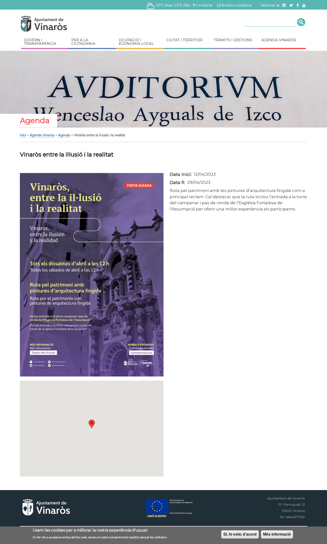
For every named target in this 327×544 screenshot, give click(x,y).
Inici (23, 134)
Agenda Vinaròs (278, 40)
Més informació (277, 534)
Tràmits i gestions (233, 40)
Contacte (204, 5)
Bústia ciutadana (237, 5)
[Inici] (58, 24)
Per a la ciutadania (83, 42)
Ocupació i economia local (136, 42)
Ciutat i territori (184, 40)
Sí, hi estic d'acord (240, 534)
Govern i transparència (40, 42)
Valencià (267, 5)
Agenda (64, 134)
